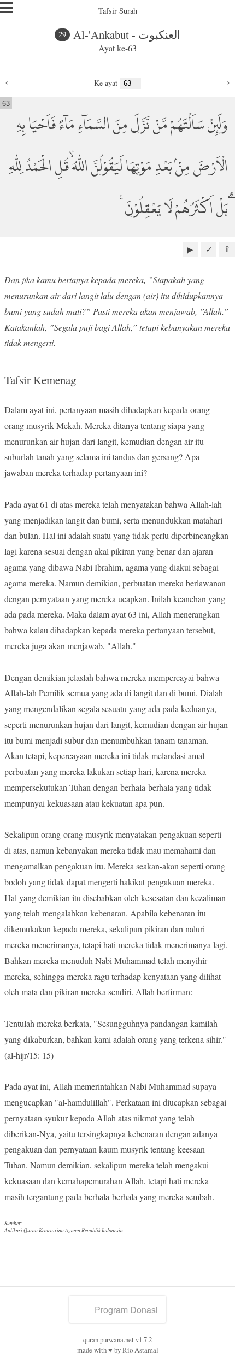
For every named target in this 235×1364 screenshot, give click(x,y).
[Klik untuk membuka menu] (6, 7)
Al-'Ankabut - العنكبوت (126, 34)
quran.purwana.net (108, 1339)
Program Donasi (126, 1309)
